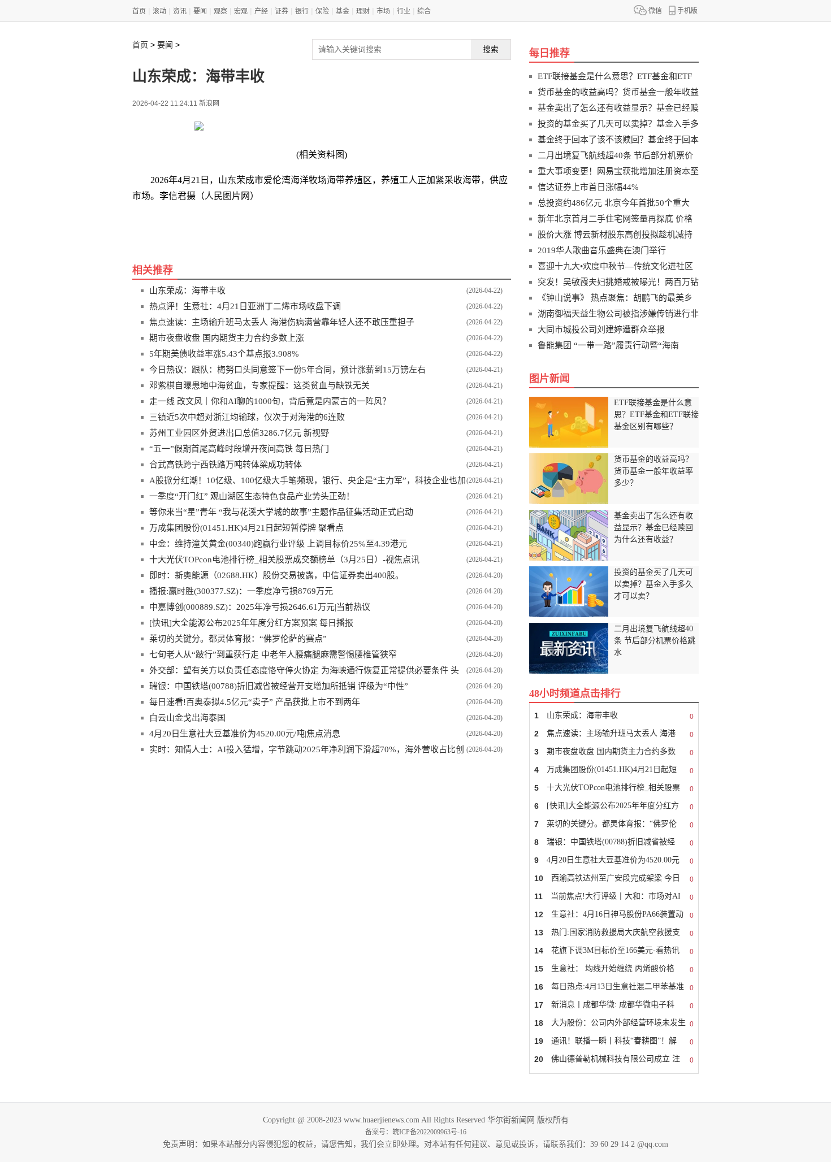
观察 (220, 11)
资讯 (180, 11)
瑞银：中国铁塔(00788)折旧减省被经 (614, 842)
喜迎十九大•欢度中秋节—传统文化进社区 (615, 266)
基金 (342, 11)
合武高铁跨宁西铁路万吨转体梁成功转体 (225, 464)
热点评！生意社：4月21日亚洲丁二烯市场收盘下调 (245, 306)
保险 (322, 11)
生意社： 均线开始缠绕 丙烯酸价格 (614, 969)
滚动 (159, 11)
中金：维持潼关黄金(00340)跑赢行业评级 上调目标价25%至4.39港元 (278, 543)
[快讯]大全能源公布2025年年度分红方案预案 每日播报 (251, 622)
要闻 (200, 11)
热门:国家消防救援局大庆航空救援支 (614, 933)
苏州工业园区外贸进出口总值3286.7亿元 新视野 (239, 432)
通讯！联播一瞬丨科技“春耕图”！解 (614, 1041)
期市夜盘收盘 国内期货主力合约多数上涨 (226, 337)
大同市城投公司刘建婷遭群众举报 (601, 329)
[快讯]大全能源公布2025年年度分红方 (614, 806)
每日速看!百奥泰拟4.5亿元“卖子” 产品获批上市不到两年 (254, 701)
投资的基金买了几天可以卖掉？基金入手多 (618, 123)
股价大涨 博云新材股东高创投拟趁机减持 (615, 234)
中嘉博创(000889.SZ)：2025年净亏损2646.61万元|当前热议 (259, 607)
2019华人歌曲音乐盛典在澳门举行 (602, 250)
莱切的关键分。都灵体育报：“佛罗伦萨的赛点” (238, 638)
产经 (261, 11)
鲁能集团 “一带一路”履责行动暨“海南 (608, 345)
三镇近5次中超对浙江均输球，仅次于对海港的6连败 (247, 417)
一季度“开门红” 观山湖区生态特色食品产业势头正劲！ (251, 496)
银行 (302, 11)
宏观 (241, 11)
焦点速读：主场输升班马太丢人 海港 (614, 734)
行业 (403, 11)
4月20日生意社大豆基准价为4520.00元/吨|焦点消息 (244, 733)
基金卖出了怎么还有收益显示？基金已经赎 (618, 107)
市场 (383, 11)
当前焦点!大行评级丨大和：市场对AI (614, 896)
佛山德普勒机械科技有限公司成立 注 (614, 1059)
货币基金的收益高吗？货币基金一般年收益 (618, 92)
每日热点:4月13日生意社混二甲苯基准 (614, 987)
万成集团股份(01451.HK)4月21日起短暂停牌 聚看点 (246, 527)
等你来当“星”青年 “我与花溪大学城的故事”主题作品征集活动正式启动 (281, 512)
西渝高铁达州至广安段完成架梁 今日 (614, 878)
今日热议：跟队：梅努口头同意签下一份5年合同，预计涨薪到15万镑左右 (287, 369)
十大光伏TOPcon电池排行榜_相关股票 (614, 788)
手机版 (687, 11)
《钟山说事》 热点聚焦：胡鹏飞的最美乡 (615, 297)
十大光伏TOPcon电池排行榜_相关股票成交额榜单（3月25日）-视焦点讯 (284, 559)
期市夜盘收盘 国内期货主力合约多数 (614, 752)
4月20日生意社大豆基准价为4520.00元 (614, 860)
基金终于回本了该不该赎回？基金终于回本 (618, 139)
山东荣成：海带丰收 (187, 290)
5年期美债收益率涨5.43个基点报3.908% (224, 353)
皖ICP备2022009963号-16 (429, 1132)
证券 (281, 11)
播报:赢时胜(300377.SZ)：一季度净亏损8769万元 (241, 591)
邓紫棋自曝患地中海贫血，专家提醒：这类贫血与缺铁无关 (259, 385)
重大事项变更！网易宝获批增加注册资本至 (618, 171)
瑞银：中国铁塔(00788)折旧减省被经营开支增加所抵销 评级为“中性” (278, 686)
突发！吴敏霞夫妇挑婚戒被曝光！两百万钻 (618, 282)
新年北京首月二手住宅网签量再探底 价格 (615, 218)
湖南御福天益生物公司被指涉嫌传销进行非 (618, 313)
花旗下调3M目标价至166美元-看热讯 (614, 951)
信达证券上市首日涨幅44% (588, 187)
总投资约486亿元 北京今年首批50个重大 (614, 202)
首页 (139, 11)
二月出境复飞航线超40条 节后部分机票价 (615, 155)
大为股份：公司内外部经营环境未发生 (614, 1023)
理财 (363, 11)
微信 (655, 11)
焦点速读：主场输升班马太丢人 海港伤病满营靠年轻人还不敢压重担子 (281, 322)
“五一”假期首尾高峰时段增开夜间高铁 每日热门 (239, 448)
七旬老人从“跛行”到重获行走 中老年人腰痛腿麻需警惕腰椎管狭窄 (273, 654)
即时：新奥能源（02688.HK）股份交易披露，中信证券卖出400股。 (276, 575)
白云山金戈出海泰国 (187, 717)
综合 (424, 11)
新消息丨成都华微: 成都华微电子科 (614, 1005)
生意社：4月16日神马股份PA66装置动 (614, 915)
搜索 (491, 49)
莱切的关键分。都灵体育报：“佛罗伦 (614, 824)
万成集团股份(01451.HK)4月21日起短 (614, 770)
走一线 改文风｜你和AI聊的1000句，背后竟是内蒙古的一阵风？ (270, 401)
